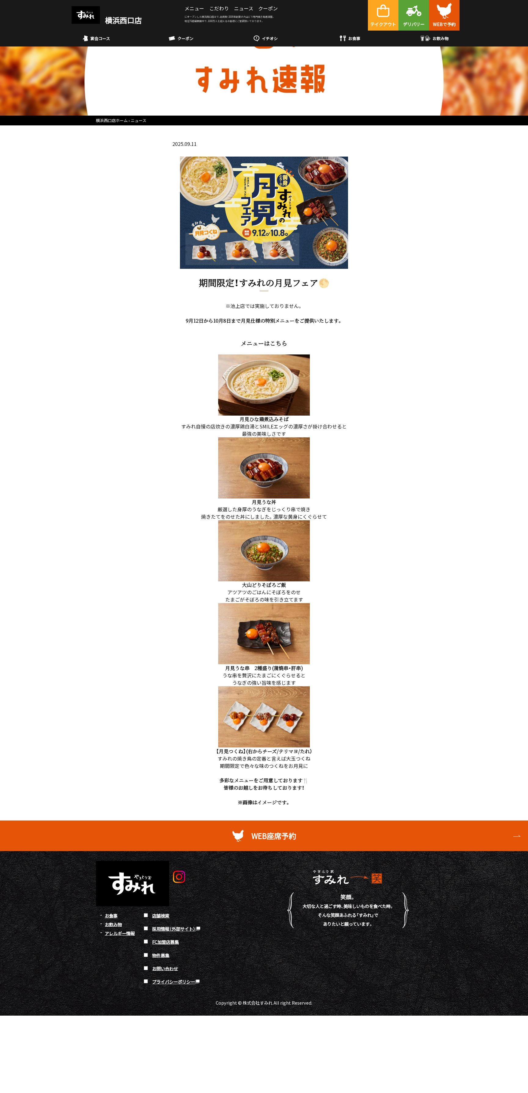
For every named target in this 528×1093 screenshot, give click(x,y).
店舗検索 (160, 915)
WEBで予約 (444, 24)
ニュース (243, 8)
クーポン (268, 8)
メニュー (194, 8)
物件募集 (160, 955)
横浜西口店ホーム (112, 120)
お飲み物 (441, 38)
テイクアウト (383, 24)
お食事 (354, 38)
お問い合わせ (165, 968)
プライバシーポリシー (173, 981)
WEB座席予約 (273, 835)
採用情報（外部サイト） (174, 928)
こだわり (219, 8)
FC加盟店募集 (165, 942)
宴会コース (100, 38)
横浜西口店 (123, 20)
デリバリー (413, 24)
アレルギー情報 (120, 933)
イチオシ (270, 38)
